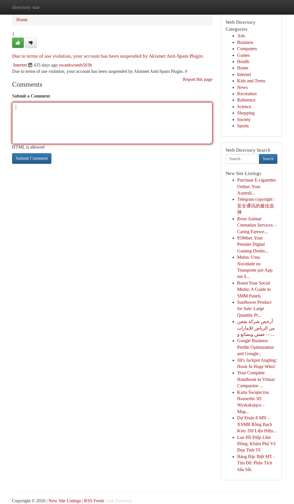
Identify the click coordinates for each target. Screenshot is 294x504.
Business (245, 42)
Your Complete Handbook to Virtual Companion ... (255, 379)
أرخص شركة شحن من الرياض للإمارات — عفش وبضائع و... (256, 328)
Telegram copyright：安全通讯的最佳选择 (257, 206)
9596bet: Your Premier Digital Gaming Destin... (252, 244)
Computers (247, 48)
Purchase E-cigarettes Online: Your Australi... (256, 186)
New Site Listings (65, 500)
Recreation (247, 93)
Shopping (246, 112)
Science (244, 106)
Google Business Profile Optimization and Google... (255, 347)
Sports (243, 125)
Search (268, 159)
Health (243, 61)
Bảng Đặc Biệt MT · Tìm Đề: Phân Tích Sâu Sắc (256, 463)
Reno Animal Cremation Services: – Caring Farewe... (257, 225)
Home (22, 19)
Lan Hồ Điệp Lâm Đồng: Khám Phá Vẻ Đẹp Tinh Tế (256, 444)
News (242, 87)
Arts (241, 35)
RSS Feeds (94, 500)
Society (244, 119)
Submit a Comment (31, 96)
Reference (246, 100)
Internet (20, 65)
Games (243, 55)
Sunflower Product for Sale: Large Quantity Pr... (254, 309)
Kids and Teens (251, 80)
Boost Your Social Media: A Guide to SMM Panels (254, 289)
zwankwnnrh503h (75, 65)
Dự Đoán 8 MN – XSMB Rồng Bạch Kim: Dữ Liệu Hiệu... (256, 424)
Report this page (197, 79)
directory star (26, 7)
